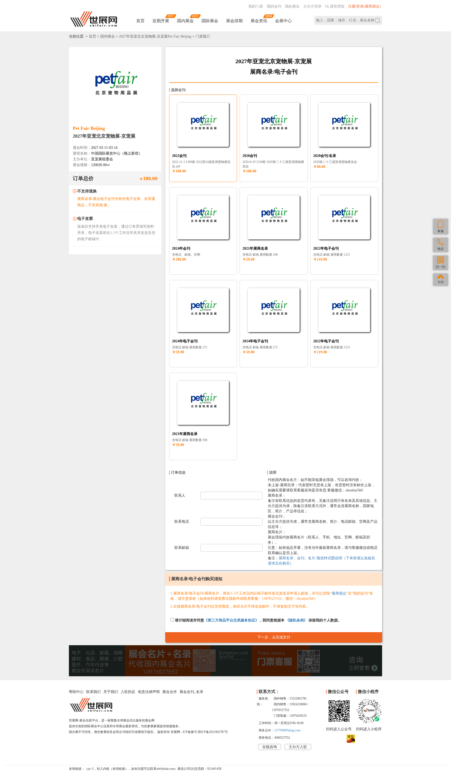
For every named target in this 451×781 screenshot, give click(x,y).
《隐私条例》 (296, 620)
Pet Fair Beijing (89, 128)
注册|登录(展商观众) (364, 6)
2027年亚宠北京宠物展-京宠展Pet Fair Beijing (155, 36)
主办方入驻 (298, 747)
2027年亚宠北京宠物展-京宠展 (104, 136)
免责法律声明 (149, 692)
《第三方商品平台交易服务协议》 (231, 620)
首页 (140, 21)
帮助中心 (76, 692)
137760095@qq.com (287, 730)
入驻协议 (128, 692)
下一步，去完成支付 (273, 637)
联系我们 (93, 692)
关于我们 (110, 692)
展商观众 (339, 593)
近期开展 (160, 21)
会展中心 (283, 21)
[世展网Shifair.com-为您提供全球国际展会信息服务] (93, 19)
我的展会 (292, 6)
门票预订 (202, 36)
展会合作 (169, 692)
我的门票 (255, 6)
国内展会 (185, 21)
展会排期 (234, 21)
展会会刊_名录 (191, 692)
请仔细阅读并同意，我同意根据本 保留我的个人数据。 (257, 620)
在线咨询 (269, 747)
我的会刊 (274, 6)
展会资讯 (259, 21)
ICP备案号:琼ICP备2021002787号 (205, 732)
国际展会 (209, 21)
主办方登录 (312, 6)
